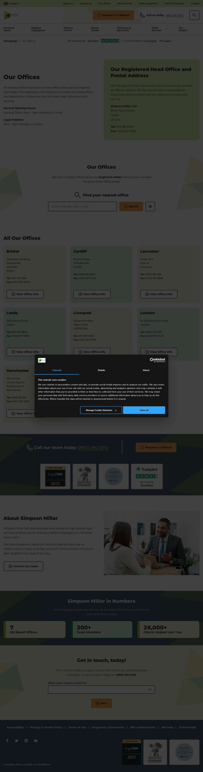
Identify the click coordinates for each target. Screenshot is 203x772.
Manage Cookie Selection (99, 410)
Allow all (144, 410)
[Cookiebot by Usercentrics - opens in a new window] (152, 360)
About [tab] (146, 370)
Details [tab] (101, 370)
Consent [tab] (56, 370)
